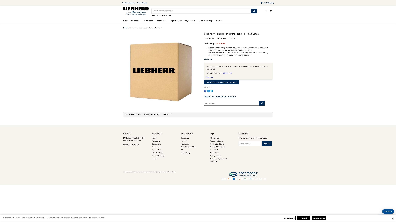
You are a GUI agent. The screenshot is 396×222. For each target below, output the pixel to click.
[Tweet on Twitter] (208, 91)
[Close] (392, 218)
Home (125, 21)
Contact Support (128, 3)
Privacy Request (215, 156)
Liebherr (212, 38)
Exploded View (176, 21)
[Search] (254, 11)
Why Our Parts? (190, 21)
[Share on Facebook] (205, 91)
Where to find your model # (161, 16)
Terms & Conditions (217, 144)
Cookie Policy (214, 153)
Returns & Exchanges (217, 147)
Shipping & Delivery (151, 114)
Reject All (304, 218)
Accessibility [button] (185, 153)
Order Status (142, 3)
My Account (185, 144)
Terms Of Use (214, 150)
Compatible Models (132, 114)
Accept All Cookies (319, 218)
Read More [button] (208, 59)
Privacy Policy (215, 138)
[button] (388, 211)
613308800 (227, 73)
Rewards (219, 21)
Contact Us (185, 138)
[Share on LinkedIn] (212, 91)
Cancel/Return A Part (188, 147)
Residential (135, 21)
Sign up (267, 144)
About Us (184, 141)
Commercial (148, 21)
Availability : (210, 43)
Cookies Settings (289, 218)
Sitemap (184, 150)
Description (167, 114)
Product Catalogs (206, 21)
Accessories (162, 21)
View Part (209, 77)
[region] (198, 218)
